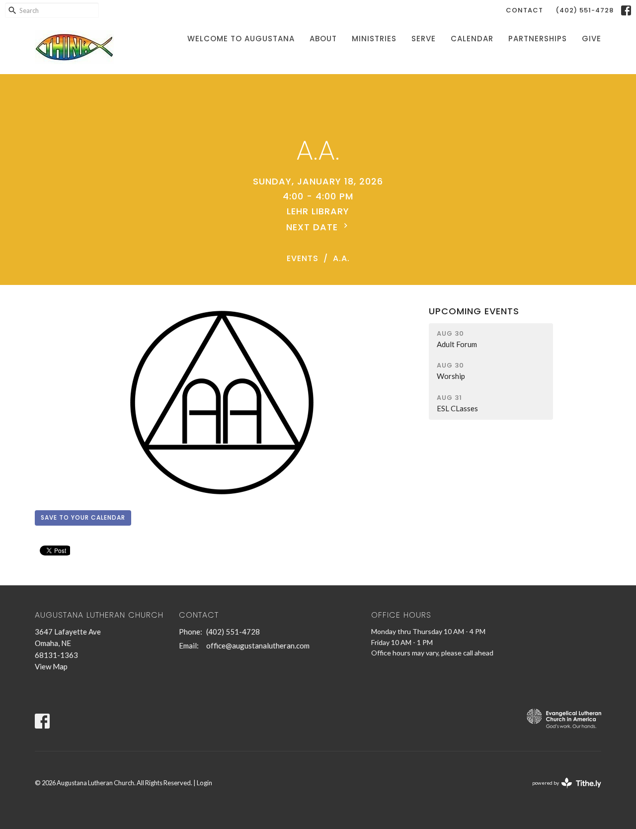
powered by (561, 791)
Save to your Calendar (83, 517)
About (323, 38)
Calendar (472, 38)
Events (302, 258)
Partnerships (537, 38)
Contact (524, 10)
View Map (51, 666)
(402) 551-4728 (585, 10)
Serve (423, 38)
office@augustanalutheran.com (258, 645)
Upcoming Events (474, 311)
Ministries (374, 38)
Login (204, 783)
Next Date (313, 227)
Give (591, 38)
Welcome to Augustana (241, 38)
